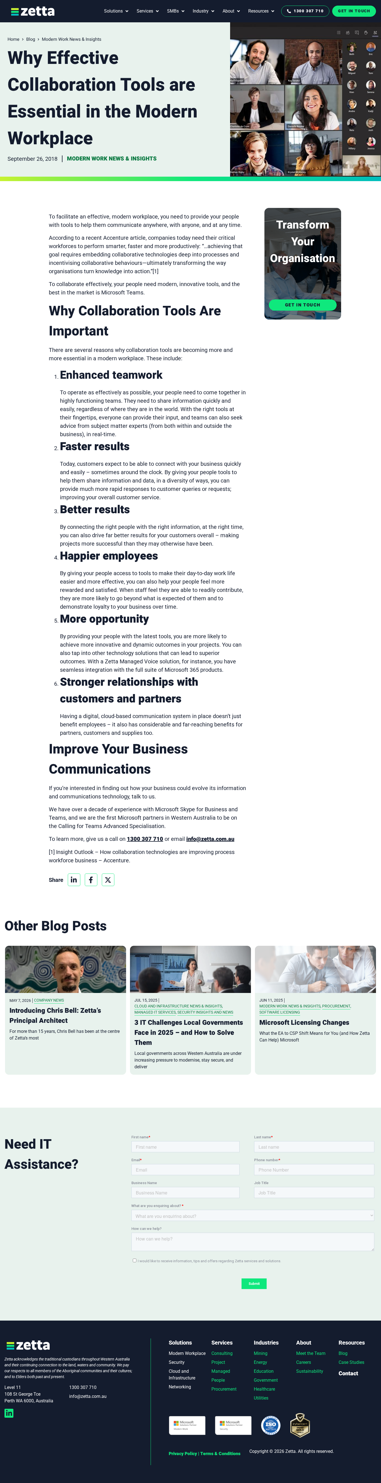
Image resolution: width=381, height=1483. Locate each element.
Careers (303, 1362)
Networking (180, 1387)
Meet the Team (310, 1353)
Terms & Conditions (220, 1453)
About (228, 11)
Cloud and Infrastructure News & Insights (178, 1006)
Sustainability (309, 1371)
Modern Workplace (187, 1353)
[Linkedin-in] (8, 1413)
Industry (201, 11)
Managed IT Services (155, 1012)
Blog (30, 39)
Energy (260, 1362)
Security (177, 1362)
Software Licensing (279, 1012)
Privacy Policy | (184, 1453)
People (218, 1380)
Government (266, 1380)
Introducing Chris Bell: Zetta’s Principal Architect (55, 1016)
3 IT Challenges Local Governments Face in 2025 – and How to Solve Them (188, 1033)
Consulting (222, 1353)
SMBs (173, 11)
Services (145, 11)
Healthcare (264, 1389)
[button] (74, 880)
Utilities (261, 1398)
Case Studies (351, 1362)
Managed (220, 1371)
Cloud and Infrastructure (182, 1375)
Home (14, 39)
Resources (258, 11)
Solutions (113, 11)
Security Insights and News (205, 1012)
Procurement (336, 1006)
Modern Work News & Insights (71, 39)
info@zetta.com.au (210, 839)
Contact (348, 1373)
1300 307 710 (145, 839)
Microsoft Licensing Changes (304, 1023)
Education (264, 1371)
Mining (260, 1353)
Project (218, 1362)
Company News (49, 1000)
